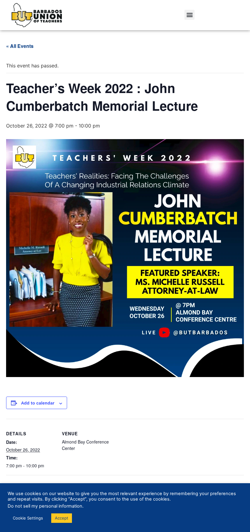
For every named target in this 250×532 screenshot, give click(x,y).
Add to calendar (37, 403)
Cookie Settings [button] (28, 518)
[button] (189, 15)
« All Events (20, 45)
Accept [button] (61, 518)
